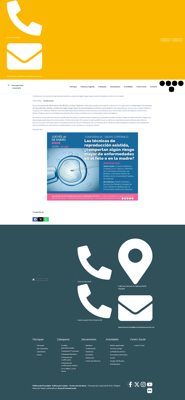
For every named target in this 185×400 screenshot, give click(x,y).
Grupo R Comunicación (67, 388)
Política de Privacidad (42, 386)
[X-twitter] (168, 83)
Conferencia (48, 101)
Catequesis (102, 87)
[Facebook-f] (130, 384)
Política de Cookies (60, 386)
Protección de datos (77, 386)
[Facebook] (162, 83)
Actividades (128, 87)
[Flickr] (171, 89)
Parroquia (73, 87)
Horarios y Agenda (87, 87)
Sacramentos (115, 87)
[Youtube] (181, 83)
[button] (35, 219)
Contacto (153, 87)
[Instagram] (174, 83)
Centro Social (141, 87)
